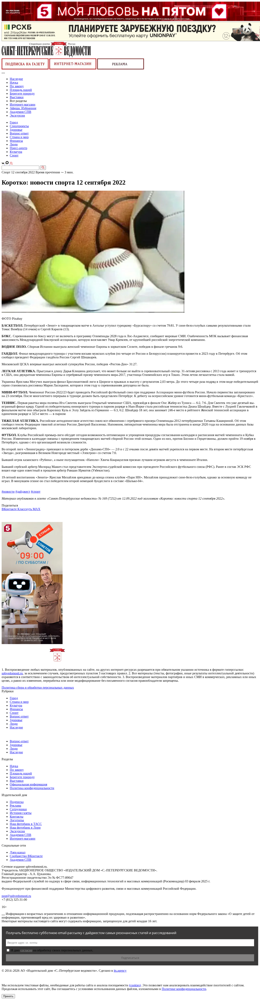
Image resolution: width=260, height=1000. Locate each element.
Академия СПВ (20, 112)
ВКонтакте (9, 509)
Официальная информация (28, 784)
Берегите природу (22, 93)
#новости (8, 491)
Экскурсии (17, 115)
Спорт (14, 155)
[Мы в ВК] (3, 163)
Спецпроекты (19, 126)
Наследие (16, 79)
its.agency (120, 970)
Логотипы (17, 820)
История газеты (20, 813)
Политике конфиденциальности (184, 989)
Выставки (17, 97)
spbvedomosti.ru (12, 673)
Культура (16, 151)
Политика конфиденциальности (32, 788)
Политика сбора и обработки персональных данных (38, 687)
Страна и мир (19, 137)
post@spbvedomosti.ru (16, 896)
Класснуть (25, 509)
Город (14, 122)
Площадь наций (21, 90)
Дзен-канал (17, 852)
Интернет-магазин (22, 104)
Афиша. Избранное (23, 108)
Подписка (17, 802)
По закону (17, 86)
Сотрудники (18, 809)
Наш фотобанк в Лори (25, 827)
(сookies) (135, 985)
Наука (14, 82)
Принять (8, 996)
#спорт (35, 491)
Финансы (16, 140)
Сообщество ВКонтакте (26, 856)
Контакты (16, 816)
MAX (36, 509)
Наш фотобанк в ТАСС (26, 824)
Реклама (15, 805)
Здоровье (16, 129)
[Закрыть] (3, 915)
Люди (14, 144)
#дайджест (22, 491)
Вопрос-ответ (19, 133)
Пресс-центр (18, 148)
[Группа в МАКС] (7, 163)
